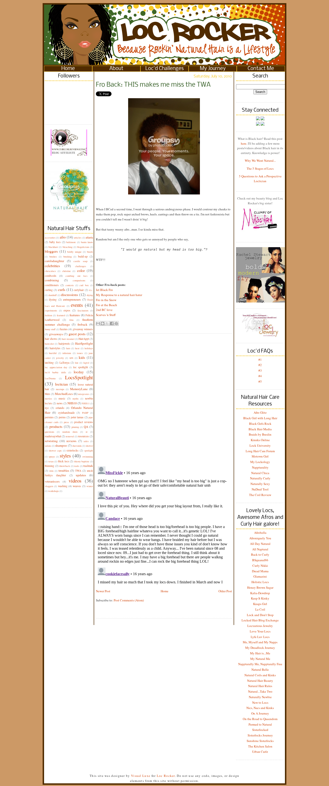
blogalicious (83, 247)
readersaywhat (53, 436)
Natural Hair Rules (260, 686)
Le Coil (260, 609)
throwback (64, 466)
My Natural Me (260, 659)
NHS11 (86, 403)
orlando (60, 408)
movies (48, 398)
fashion (48, 315)
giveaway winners (83, 329)
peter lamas (77, 417)
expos (67, 310)
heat (77, 348)
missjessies (83, 394)
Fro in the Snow (106, 300)
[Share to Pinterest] (116, 323)
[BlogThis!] (102, 323)
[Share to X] (107, 323)
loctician (61, 384)
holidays (89, 348)
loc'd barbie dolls (55, 372)
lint (76, 362)
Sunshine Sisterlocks (260, 741)
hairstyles (55, 348)
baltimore (71, 242)
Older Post (225, 591)
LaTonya (64, 362)
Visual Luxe (140, 775)
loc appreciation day (56, 367)
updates (81, 475)
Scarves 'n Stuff (106, 315)
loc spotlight (80, 367)
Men (47, 394)
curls (61, 289)
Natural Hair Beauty (260, 680)
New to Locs (260, 702)
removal (70, 436)
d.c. (91, 290)
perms (62, 417)
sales (86, 441)
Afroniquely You (260, 538)
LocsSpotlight (79, 377)
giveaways (56, 334)
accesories (50, 237)
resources (83, 436)
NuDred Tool (260, 489)
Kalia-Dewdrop (260, 593)
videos (75, 480)
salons (48, 445)
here (243, 143)
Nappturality (260, 467)
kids (82, 357)
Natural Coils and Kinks (260, 675)
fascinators (83, 310)
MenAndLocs (64, 394)
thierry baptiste (82, 461)
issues (80, 353)
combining (52, 280)
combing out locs (76, 275)
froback (82, 324)
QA (86, 427)
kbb (71, 358)
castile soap (80, 261)
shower (89, 445)
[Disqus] (164, 396)
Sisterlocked (260, 730)
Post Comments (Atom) (129, 600)
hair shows (51, 339)
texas (51, 461)
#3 (260, 370)
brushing (67, 256)
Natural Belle (260, 669)
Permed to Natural (260, 724)
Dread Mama (260, 571)
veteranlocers (52, 481)
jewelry (60, 358)
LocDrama (50, 378)
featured (61, 315)
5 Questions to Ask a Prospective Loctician (260, 178)
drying (90, 295)
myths (75, 398)
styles (65, 455)
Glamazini (260, 576)
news (60, 403)
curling (49, 290)
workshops (53, 491)
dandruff (52, 295)
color (81, 270)
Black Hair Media (260, 429)
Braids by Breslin (260, 434)
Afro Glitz (260, 412)
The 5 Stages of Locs (260, 168)
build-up (83, 256)
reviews (71, 441)
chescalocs (50, 271)
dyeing (53, 299)
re (87, 431)
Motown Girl (260, 456)
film (71, 320)
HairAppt (84, 339)
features (75, 315)
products (55, 426)
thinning (49, 466)
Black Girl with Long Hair (260, 418)
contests (70, 285)
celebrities (52, 265)
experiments (51, 310)
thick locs (63, 461)
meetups (60, 389)
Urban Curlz (260, 751)
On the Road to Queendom (260, 719)
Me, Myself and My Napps (260, 642)
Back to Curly (260, 554)
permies (49, 417)
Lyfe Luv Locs (260, 637)
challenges (80, 266)
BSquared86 (260, 560)
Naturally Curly (260, 478)
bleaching (67, 247)
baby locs (55, 242)
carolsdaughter (54, 261)
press (66, 422)
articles (77, 237)
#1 (260, 359)
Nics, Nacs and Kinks (260, 708)
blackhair (53, 247)
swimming (87, 456)
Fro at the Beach (106, 305)
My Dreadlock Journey (260, 647)
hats (68, 348)
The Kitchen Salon (260, 746)
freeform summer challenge (69, 322)
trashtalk (88, 466)
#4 (260, 376)
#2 (260, 365)
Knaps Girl (260, 604)
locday (79, 371)
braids (90, 251)
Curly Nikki (260, 565)
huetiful (53, 353)
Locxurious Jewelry (260, 626)
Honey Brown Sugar (260, 587)
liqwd (86, 362)
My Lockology (260, 462)
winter (89, 486)
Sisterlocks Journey (260, 735)
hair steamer (68, 339)
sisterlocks (72, 450)
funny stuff (50, 329)
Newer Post (103, 591)
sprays (52, 456)
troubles (64, 470)
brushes (53, 256)
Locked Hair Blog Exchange (260, 620)
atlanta (89, 237)
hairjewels (64, 343)
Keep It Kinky (260, 598)
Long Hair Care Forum (260, 451)
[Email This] (98, 323)
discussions (69, 294)
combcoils (50, 275)
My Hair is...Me (260, 653)
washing (62, 486)
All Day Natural (260, 543)
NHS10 (72, 403)
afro (63, 237)
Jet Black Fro (104, 290)
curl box (84, 285)
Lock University (260, 445)
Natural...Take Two (260, 691)
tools (76, 466)
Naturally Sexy (260, 484)
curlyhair (79, 290)
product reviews (83, 422)
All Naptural (260, 549)
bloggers (51, 251)
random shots (70, 431)
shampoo (61, 445)
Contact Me (261, 68)
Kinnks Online (260, 440)
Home (68, 68)
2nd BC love (104, 310)
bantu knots (87, 242)
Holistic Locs (260, 582)
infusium (66, 353)
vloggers (49, 486)
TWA (78, 470)
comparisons (79, 280)
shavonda (77, 445)
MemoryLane (79, 389)
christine (66, 271)
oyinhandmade (66, 412)
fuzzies (64, 329)
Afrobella (260, 532)
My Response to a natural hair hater (119, 295)
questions (49, 431)
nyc (47, 408)
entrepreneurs (72, 299)
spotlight (88, 450)
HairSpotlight (84, 343)
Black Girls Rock (260, 423)
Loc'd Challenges (164, 68)
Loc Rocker (166, 775)
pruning (75, 427)
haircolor (49, 343)
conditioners (52, 285)
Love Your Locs (260, 631)
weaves (77, 486)
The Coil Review (260, 495)
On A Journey (260, 713)
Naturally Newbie (260, 697)
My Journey (213, 68)
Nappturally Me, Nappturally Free (260, 664)
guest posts (77, 333)
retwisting (51, 441)
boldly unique (74, 251)
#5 (260, 381)
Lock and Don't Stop (260, 615)
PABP (85, 412)
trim (51, 470)
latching (49, 362)
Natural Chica (260, 473)
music (62, 398)
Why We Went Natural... (260, 160)
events (77, 305)
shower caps (55, 450)
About (116, 68)
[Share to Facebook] (111, 323)
